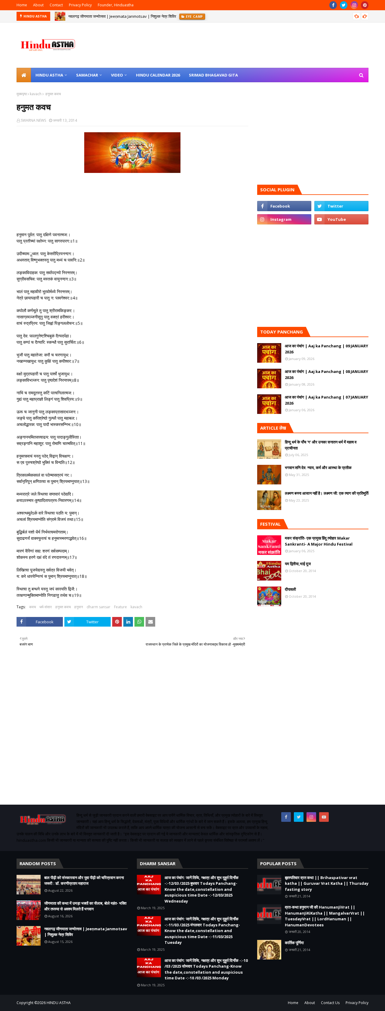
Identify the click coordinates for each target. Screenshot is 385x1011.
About (38, 5)
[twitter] (343, 5)
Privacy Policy (80, 5)
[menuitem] (24, 75)
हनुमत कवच (63, 606)
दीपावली (290, 589)
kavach (36, 93)
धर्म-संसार (45, 606)
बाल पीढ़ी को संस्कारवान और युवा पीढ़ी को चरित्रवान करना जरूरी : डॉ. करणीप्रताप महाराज (84, 880)
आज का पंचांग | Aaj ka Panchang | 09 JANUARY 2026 (326, 349)
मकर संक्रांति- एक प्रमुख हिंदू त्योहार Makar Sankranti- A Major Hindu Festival (319, 541)
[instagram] (354, 5)
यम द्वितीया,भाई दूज (298, 563)
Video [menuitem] (117, 75)
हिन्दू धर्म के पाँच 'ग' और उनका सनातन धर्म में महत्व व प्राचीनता (320, 445)
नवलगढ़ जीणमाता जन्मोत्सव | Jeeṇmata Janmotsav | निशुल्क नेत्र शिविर (122, 16)
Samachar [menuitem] (87, 75)
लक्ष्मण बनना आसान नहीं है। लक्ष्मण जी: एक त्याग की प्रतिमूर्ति (326, 493)
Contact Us (330, 1002)
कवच (32, 606)
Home (22, 5)
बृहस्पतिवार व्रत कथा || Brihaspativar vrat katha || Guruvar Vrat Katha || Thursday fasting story (326, 883)
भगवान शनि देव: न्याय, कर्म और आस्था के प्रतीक (318, 467)
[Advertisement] (132, 734)
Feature (120, 606)
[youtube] (341, 219)
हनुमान (78, 606)
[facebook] (333, 5)
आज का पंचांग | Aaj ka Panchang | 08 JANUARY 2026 (326, 374)
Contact (56, 5)
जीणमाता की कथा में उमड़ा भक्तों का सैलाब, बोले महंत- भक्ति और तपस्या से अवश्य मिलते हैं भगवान (85, 906)
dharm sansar (98, 606)
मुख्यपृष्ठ (22, 93)
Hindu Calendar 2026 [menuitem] (158, 75)
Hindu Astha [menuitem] (49, 75)
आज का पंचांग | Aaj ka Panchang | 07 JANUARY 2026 (326, 400)
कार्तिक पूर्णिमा (294, 942)
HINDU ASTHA (59, 1002)
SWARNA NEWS (33, 120)
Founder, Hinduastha (116, 5)
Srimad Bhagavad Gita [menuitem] (213, 75)
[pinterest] (364, 5)
